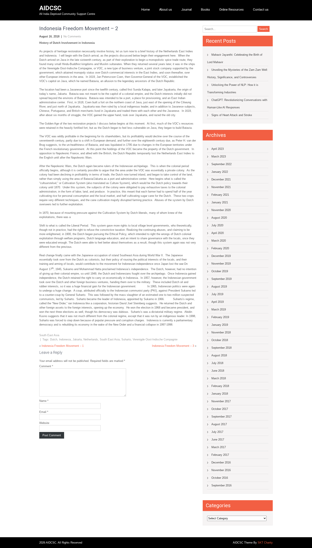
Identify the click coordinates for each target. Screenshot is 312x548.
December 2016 (221, 462)
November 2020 (221, 210)
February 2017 (220, 454)
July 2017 (217, 431)
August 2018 (219, 355)
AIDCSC (50, 8)
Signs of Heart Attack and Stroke (231, 115)
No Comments (72, 36)
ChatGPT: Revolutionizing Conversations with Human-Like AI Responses (237, 103)
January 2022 (219, 171)
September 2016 (221, 485)
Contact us (260, 9)
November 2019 (221, 263)
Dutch (53, 339)
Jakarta (77, 339)
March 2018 (218, 378)
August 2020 (219, 217)
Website (44, 423)
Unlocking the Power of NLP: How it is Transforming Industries (232, 88)
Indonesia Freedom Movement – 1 (63, 345)
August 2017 (219, 424)
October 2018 (219, 340)
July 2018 (217, 363)
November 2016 (221, 470)
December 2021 (221, 179)
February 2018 (220, 386)
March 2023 (218, 156)
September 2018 (221, 347)
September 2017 (221, 416)
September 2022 (221, 164)
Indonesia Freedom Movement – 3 (173, 345)
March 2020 (218, 240)
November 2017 (221, 401)
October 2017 (219, 409)
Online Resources (231, 9)
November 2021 (221, 187)
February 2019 (220, 317)
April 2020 (217, 233)
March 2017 (218, 447)
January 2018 (219, 393)
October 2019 (219, 271)
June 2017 (217, 439)
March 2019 (218, 309)
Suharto (126, 339)
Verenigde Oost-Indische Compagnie (155, 339)
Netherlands (90, 339)
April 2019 (217, 301)
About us (165, 9)
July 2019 (217, 294)
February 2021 (220, 194)
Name (43, 400)
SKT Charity (265, 542)
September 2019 (221, 278)
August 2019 (219, 286)
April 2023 (217, 148)
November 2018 (221, 332)
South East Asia (49, 335)
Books (205, 9)
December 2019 (221, 256)
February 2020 (220, 248)
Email (43, 411)
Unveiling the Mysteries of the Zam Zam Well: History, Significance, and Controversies (237, 73)
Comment (46, 366)
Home (145, 9)
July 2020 (217, 225)
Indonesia (65, 339)
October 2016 (219, 477)
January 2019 (219, 324)
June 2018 (217, 370)
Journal (186, 9)
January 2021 (219, 202)
